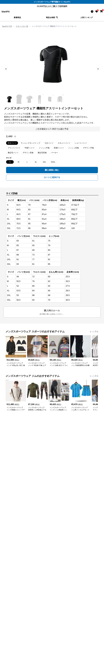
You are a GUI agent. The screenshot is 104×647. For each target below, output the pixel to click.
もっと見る (94, 331)
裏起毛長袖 (42, 153)
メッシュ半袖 (44, 148)
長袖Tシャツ (59, 148)
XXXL (53, 162)
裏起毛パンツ (13, 153)
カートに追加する (52, 177)
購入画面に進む (52, 170)
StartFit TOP (7, 26)
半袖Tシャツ (29, 148)
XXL (44, 162)
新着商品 (17, 17)
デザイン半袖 (88, 148)
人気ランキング (86, 17)
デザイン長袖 (28, 153)
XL (36, 162)
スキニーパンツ (64, 143)
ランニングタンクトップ (30, 143)
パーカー (54, 153)
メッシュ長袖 (73, 148)
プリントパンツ (14, 148)
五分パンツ (12, 143)
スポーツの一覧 (22, 26)
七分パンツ (49, 143)
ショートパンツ (80, 143)
